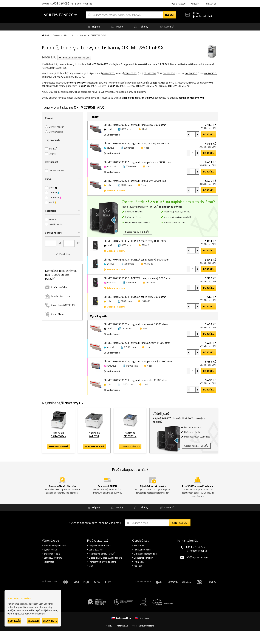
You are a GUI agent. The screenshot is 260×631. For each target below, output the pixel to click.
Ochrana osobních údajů (145, 553)
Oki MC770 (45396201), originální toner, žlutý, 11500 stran (135, 380)
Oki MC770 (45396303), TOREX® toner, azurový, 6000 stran (136, 260)
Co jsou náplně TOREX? (137, 232)
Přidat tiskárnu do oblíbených (75, 57)
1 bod (144, 129)
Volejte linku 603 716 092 (63, 305)
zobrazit (58, 446)
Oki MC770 (108, 73)
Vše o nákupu (57, 314)
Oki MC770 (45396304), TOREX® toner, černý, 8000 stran (135, 241)
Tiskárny (143, 27)
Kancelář (169, 27)
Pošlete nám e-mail (60, 296)
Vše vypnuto (50, 621)
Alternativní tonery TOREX (102, 553)
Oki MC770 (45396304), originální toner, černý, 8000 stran (135, 125)
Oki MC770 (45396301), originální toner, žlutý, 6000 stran (135, 181)
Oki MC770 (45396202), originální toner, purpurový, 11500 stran (138, 361)
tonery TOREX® (77, 83)
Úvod (47, 35)
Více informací (37, 613)
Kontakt (138, 566)
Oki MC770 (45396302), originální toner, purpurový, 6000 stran (137, 162)
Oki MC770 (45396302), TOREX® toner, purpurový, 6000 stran (137, 278)
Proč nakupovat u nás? (100, 545)
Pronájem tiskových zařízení (102, 562)
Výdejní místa (50, 549)
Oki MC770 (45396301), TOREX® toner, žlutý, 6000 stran (135, 297)
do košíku (208, 134)
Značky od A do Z (52, 553)
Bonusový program (53, 557)
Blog (91, 566)
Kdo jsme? (139, 545)
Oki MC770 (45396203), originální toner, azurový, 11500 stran (137, 343)
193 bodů (148, 264)
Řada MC (82, 35)
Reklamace (49, 562)
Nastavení (33, 621)
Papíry (119, 27)
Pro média (139, 562)
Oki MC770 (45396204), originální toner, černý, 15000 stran (136, 324)
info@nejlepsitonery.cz (197, 557)
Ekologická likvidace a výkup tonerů (105, 557)
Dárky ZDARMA (96, 549)
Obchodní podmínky (143, 557)
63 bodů (145, 245)
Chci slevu (179, 522)
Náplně (95, 27)
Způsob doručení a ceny (55, 545)
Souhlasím (14, 621)
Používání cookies (142, 549)
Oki (73, 35)
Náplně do (58, 434)
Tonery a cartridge (60, 35)
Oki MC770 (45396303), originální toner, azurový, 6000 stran (136, 143)
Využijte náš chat (59, 287)
